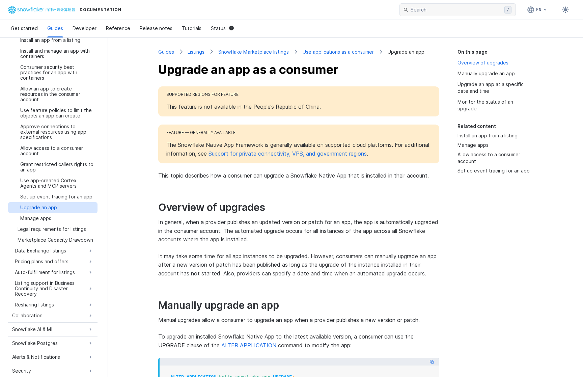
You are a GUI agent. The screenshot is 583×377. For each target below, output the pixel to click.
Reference (118, 28)
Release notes (156, 28)
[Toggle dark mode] (565, 10)
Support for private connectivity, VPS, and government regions (288, 153)
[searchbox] (456, 10)
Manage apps (473, 145)
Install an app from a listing (487, 135)
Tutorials (191, 28)
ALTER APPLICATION (248, 345)
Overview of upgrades (482, 62)
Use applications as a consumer (338, 52)
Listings (196, 52)
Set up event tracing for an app (493, 170)
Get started (24, 28)
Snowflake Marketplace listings (253, 52)
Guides (55, 28)
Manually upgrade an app (486, 73)
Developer (84, 28)
